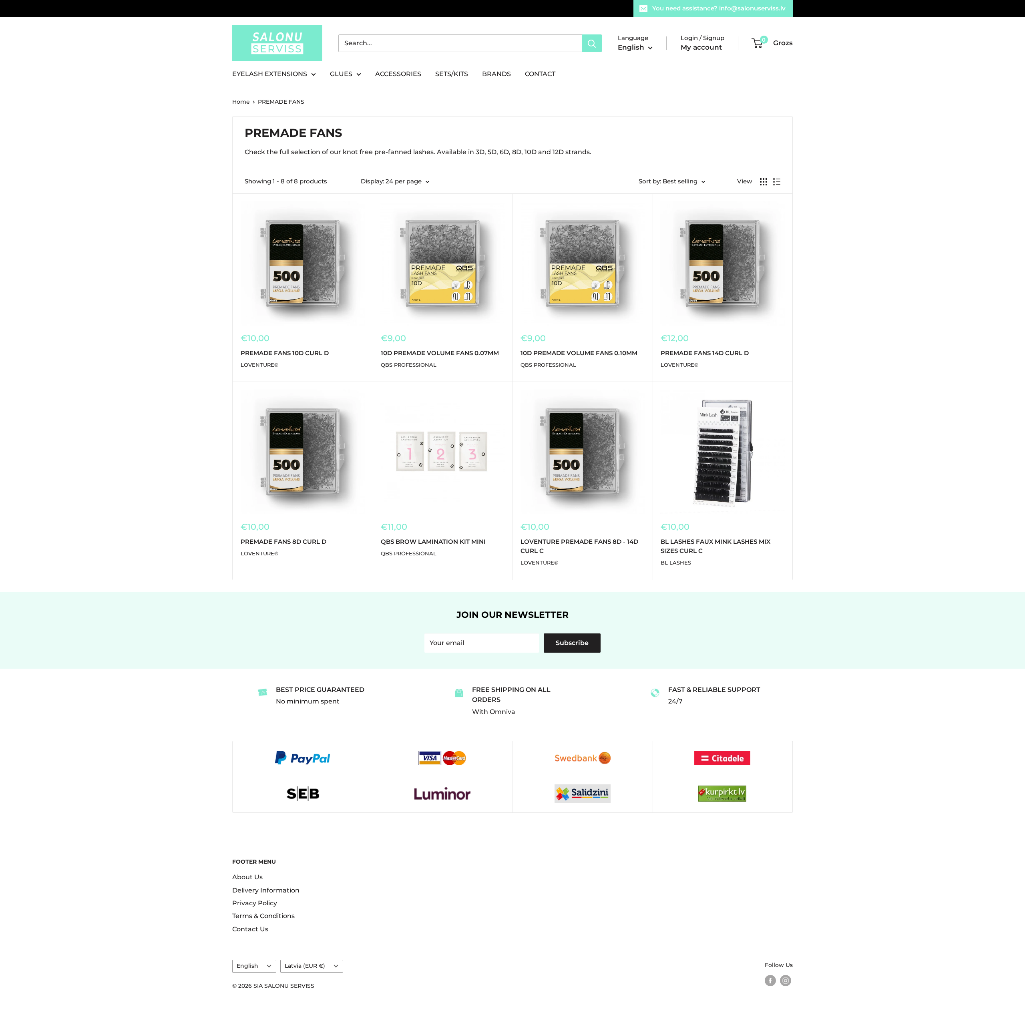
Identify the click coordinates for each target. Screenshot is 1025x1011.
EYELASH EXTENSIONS (269, 74)
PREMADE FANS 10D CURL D (285, 353)
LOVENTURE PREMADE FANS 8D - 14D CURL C (579, 546)
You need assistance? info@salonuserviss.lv (719, 8)
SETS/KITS (451, 74)
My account (701, 47)
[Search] (592, 43)
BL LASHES (676, 562)
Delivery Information (265, 890)
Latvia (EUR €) (305, 966)
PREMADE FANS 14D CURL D (705, 353)
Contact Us (250, 929)
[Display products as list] (776, 181)
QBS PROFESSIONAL (408, 365)
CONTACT (540, 74)
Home (241, 101)
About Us (247, 877)
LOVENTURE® (259, 365)
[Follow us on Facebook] (770, 980)
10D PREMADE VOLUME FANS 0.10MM (579, 353)
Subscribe (572, 643)
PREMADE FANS (281, 101)
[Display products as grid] (763, 181)
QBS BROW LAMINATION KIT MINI (433, 541)
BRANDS (496, 74)
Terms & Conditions (263, 916)
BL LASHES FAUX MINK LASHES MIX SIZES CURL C (715, 546)
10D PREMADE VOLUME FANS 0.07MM (440, 353)
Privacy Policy (254, 903)
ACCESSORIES (398, 74)
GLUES (341, 74)
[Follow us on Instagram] (785, 980)
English (247, 966)
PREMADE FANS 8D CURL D (283, 541)
